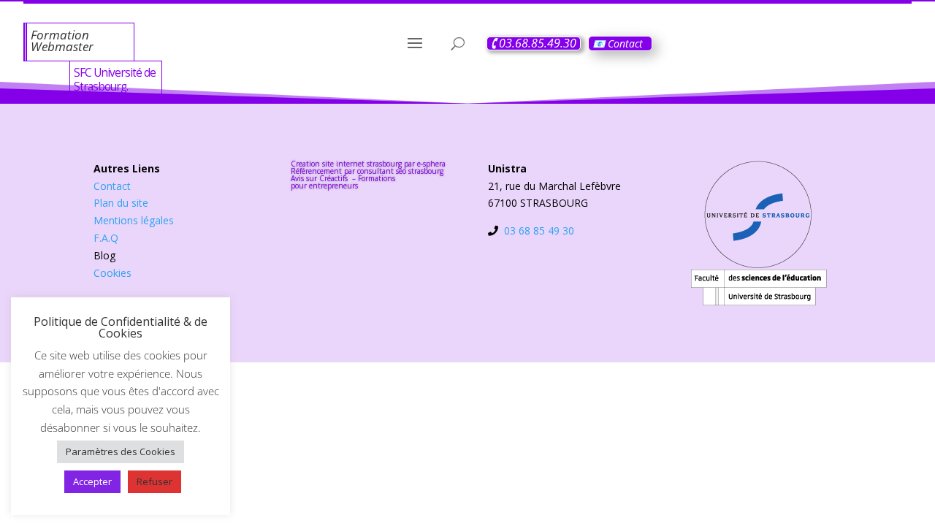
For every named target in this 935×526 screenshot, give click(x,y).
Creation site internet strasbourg (346, 164)
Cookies (112, 273)
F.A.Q (106, 238)
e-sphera (431, 164)
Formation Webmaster (62, 41)
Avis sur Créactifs (320, 178)
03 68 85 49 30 (539, 230)
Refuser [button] (154, 481)
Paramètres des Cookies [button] (120, 451)
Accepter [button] (92, 481)
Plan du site (121, 203)
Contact (112, 186)
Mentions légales (134, 220)
